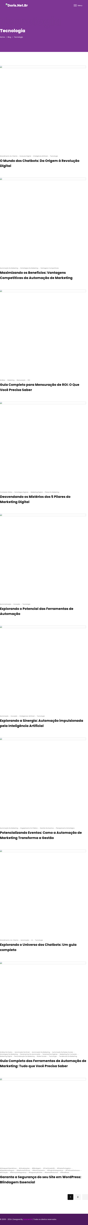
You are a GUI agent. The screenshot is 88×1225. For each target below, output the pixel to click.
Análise (2, 380)
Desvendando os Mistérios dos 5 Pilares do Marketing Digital (35, 499)
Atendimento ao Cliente (8, 156)
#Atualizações (24, 1168)
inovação (17, 604)
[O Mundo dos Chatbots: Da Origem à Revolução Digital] (43, 109)
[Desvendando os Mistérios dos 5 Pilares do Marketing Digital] (43, 445)
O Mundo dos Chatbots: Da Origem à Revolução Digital (39, 163)
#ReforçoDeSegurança (18, 1172)
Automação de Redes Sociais (62, 1052)
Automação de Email (22, 1052)
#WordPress (64, 1172)
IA (32, 940)
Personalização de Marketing (24, 1056)
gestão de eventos (47, 828)
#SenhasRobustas (51, 1172)
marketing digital (37, 492)
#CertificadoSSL (49, 1168)
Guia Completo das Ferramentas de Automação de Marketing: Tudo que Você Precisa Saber (43, 1063)
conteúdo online (6, 492)
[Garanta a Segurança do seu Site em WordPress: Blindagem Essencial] (43, 1121)
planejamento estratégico (65, 828)
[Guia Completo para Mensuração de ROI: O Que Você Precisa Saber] (43, 333)
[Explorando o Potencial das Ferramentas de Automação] (43, 557)
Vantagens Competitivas (49, 268)
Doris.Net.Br (27, 1219)
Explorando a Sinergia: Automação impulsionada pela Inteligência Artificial (41, 723)
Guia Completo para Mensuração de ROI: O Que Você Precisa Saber (39, 387)
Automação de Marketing (9, 268)
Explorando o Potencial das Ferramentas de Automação (36, 611)
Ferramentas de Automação (30, 1054)
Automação (4, 716)
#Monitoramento (38, 1170)
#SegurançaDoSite (35, 1172)
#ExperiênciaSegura (7, 1170)
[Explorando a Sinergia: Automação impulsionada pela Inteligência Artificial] (43, 669)
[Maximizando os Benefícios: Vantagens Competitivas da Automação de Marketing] (43, 221)
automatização (5, 604)
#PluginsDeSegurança (55, 1170)
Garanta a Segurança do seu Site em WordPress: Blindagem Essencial (40, 1179)
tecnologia (54, 156)
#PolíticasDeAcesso (72, 1170)
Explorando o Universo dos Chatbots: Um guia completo (38, 947)
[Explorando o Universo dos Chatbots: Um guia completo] (43, 893)
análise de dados (6, 1052)
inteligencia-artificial (27, 716)
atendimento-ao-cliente (9, 940)
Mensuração (21, 380)
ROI (29, 380)
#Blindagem (36, 1168)
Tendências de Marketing (68, 1056)
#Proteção (4, 1172)
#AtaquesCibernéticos (8, 1168)
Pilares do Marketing (52, 492)
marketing (10, 380)
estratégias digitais (21, 492)
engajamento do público (29, 828)
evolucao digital (25, 156)
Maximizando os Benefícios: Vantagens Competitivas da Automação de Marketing (36, 275)
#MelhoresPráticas (23, 1170)
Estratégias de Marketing (29, 268)
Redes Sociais (42, 1056)
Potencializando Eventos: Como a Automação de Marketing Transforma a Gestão (41, 835)
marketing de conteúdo (68, 1054)
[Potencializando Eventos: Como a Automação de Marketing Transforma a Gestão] (43, 781)
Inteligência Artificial (40, 156)
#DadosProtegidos (64, 1168)
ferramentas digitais (50, 1054)
